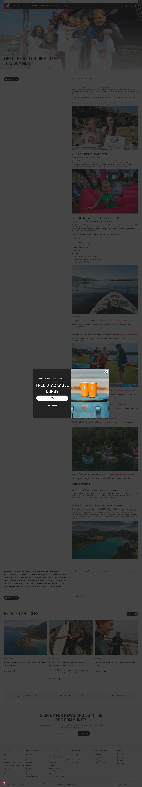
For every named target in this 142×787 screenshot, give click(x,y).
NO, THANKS (52, 405)
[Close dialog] (106, 372)
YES (52, 398)
